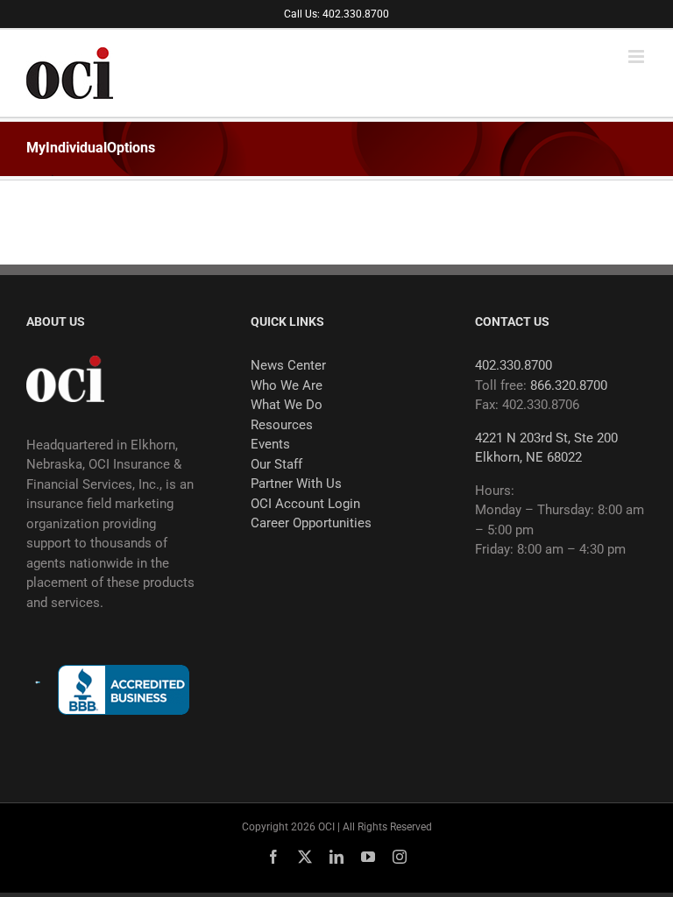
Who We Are (286, 385)
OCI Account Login (305, 504)
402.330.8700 (513, 365)
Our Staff (276, 464)
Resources (282, 425)
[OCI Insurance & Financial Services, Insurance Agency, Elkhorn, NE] (123, 690)
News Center (288, 365)
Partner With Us (296, 483)
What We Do (286, 405)
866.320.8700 (568, 385)
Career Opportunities (311, 523)
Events (270, 444)
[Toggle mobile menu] (637, 56)
